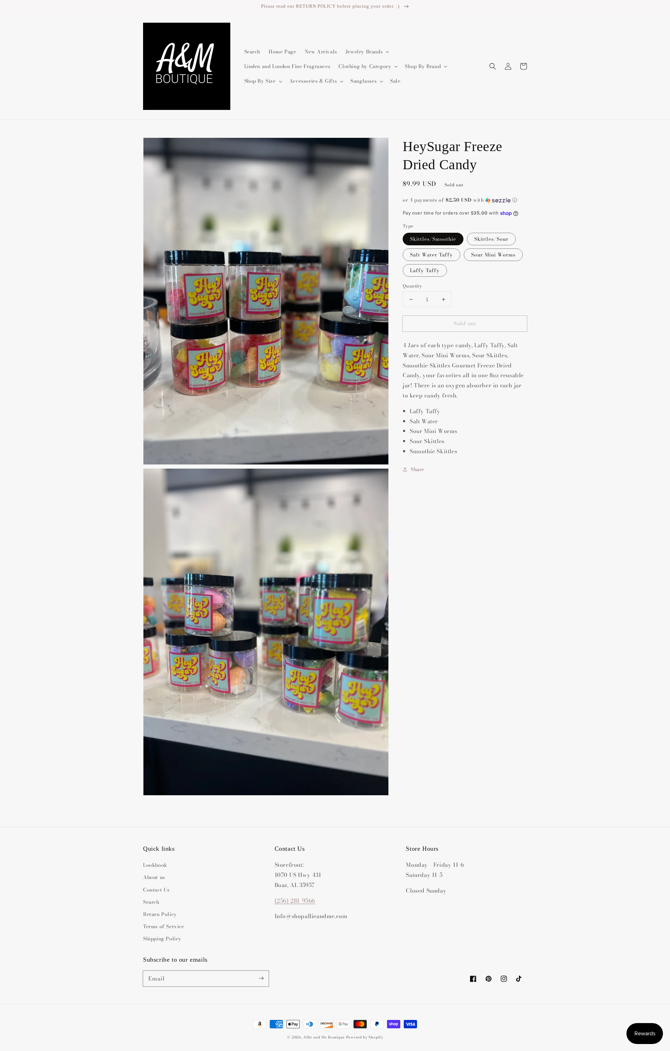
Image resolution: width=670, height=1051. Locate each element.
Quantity (412, 286)
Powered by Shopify (364, 1037)
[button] (492, 66)
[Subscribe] (261, 978)
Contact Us (156, 890)
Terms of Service (163, 926)
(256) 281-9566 (295, 900)
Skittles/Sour (491, 239)
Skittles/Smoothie (433, 239)
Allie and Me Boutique (324, 1037)
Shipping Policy (162, 938)
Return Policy (160, 914)
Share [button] (417, 469)
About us (154, 877)
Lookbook (155, 865)
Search (151, 902)
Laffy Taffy (425, 270)
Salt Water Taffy (431, 255)
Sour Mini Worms (493, 255)
